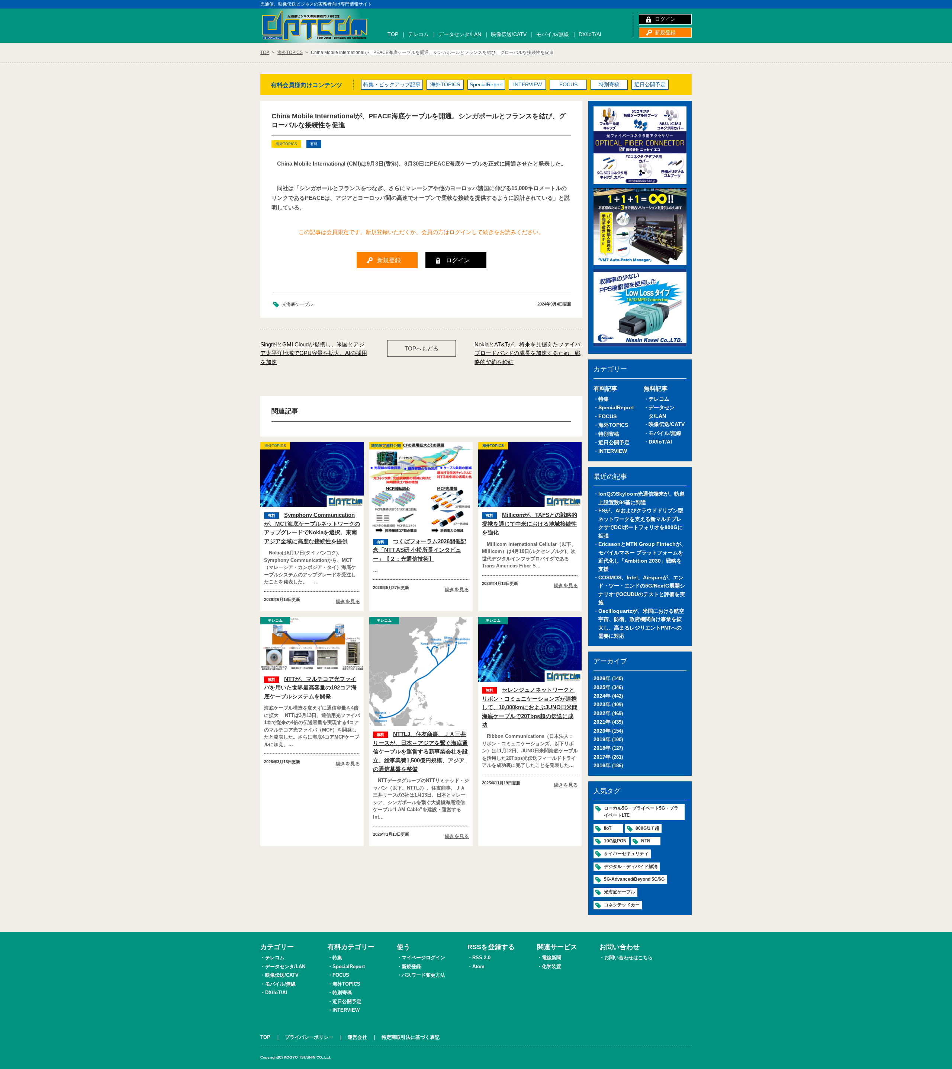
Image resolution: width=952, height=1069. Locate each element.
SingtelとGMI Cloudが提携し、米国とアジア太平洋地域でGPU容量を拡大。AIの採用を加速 (313, 353)
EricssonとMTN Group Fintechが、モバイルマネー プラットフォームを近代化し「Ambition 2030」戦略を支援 (642, 556)
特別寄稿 (609, 84)
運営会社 (357, 1037)
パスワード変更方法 (423, 975)
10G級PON (615, 841)
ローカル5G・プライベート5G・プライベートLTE (641, 812)
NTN (645, 841)
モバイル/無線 (552, 34)
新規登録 (665, 32)
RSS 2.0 (481, 957)
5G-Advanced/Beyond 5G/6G (634, 879)
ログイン (665, 19)
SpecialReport (486, 84)
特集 (603, 399)
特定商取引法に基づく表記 (411, 1037)
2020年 (602, 731)
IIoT (607, 828)
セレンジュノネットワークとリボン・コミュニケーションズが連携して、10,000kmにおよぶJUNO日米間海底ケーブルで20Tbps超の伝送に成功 (530, 707)
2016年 (602, 765)
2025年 (602, 687)
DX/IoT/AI (590, 34)
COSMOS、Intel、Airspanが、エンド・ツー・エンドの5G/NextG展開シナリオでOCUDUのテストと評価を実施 (641, 589)
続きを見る (348, 601)
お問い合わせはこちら (628, 957)
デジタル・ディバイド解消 (630, 866)
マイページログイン (423, 957)
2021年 (602, 722)
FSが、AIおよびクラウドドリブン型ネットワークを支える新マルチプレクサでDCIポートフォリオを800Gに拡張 (640, 523)
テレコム (418, 34)
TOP (392, 34)
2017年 (602, 757)
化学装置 (551, 966)
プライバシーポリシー (309, 1037)
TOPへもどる (421, 348)
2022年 (602, 713)
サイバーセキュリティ (626, 853)
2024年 (602, 696)
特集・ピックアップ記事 (392, 84)
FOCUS (568, 84)
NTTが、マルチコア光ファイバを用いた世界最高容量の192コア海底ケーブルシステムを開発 (310, 688)
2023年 (602, 704)
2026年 (602, 678)
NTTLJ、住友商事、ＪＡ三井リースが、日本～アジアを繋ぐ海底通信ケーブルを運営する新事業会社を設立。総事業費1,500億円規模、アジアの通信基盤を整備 (420, 751)
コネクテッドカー (622, 905)
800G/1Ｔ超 (647, 828)
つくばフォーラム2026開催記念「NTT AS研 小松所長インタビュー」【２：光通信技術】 (419, 550)
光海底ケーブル (297, 304)
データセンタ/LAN (459, 34)
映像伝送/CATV (509, 34)
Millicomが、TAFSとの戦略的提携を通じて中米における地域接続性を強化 (529, 523)
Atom (478, 966)
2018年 (602, 748)
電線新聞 (551, 957)
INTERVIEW (527, 84)
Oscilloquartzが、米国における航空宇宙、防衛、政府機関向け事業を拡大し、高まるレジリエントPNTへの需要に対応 (641, 623)
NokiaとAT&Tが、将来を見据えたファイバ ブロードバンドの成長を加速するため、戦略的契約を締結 (527, 353)
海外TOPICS (445, 84)
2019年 (602, 739)
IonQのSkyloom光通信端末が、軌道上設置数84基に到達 (641, 498)
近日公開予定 (650, 84)
